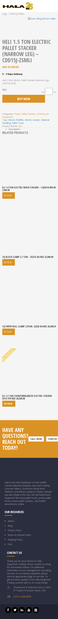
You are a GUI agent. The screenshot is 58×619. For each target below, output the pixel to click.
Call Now (36, 438)
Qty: (4, 89)
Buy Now (23, 98)
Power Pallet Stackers (25, 113)
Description (14, 129)
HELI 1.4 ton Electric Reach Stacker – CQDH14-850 (29, 189)
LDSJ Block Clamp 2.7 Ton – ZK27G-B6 (27, 257)
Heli (20, 126)
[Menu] (55, 6)
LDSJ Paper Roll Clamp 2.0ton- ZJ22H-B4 (28, 326)
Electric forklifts (16, 119)
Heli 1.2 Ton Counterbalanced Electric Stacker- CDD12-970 (27, 397)
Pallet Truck (18, 123)
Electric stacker (32, 119)
